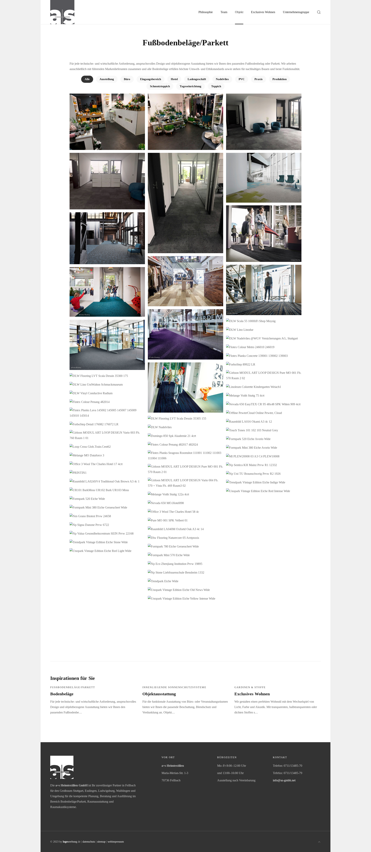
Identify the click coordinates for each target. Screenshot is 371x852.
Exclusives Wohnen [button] (263, 12)
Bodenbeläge (61, 693)
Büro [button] (127, 79)
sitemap (101, 841)
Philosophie (205, 12)
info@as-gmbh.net (284, 780)
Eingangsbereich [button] (150, 79)
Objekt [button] (239, 12)
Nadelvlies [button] (222, 79)
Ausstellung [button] (107, 79)
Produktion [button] (279, 79)
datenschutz (89, 841)
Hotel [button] (174, 79)
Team (223, 12)
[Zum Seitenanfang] (319, 841)
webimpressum (116, 841)
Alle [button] (87, 79)
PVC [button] (242, 79)
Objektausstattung (159, 693)
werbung (70, 841)
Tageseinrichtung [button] (190, 86)
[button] (319, 12)
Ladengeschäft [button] (197, 79)
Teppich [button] (216, 86)
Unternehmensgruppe (296, 12)
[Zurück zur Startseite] (62, 12)
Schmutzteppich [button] (160, 86)
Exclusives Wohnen (252, 693)
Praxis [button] (258, 79)
